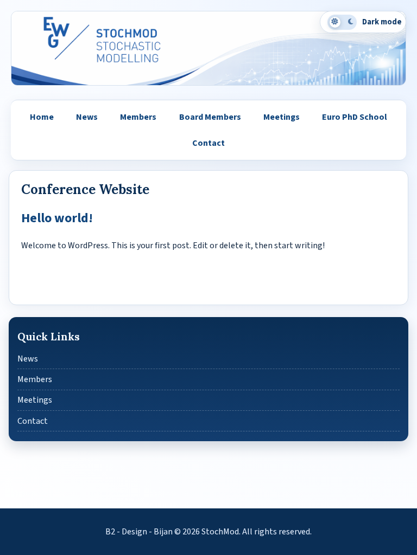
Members (138, 117)
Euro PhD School (354, 117)
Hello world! (57, 218)
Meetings (281, 117)
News (87, 117)
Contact (208, 143)
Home (42, 117)
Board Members (210, 117)
